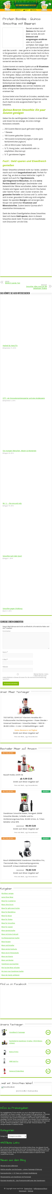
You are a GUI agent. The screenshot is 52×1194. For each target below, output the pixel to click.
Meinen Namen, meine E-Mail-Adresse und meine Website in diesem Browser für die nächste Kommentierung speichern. (25, 676)
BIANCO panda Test (12, 282)
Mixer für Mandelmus (8, 912)
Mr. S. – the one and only (12, 503)
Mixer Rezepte (6, 942)
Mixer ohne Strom (7, 904)
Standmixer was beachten (10, 964)
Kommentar (7, 631)
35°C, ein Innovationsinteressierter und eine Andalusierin (24, 398)
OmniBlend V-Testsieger (17, 1032)
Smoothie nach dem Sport (12, 556)
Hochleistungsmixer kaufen (10, 938)
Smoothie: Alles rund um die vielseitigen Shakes (36, 286)
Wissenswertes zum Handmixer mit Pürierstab (15, 1177)
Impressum (22, 1191)
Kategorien (4, 1136)
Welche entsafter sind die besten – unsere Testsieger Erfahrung (21, 1169)
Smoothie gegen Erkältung (12, 609)
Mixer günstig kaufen (8, 930)
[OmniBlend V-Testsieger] (4, 1032)
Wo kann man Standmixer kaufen (12, 971)
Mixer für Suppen (7, 927)
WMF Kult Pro (13, 1061)
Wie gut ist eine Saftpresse (9, 1166)
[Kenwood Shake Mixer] (4, 1071)
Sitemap (30, 1191)
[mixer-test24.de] (26, 5)
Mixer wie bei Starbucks (9, 949)
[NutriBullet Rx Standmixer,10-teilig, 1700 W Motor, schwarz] (4, 1042)
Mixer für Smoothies (8, 923)
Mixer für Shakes (6, 919)
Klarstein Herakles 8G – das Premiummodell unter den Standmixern (22, 1180)
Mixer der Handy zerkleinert (10, 975)
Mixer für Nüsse (6, 916)
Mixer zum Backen (7, 960)
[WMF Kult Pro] (4, 1061)
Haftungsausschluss (40, 1188)
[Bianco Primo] (4, 1052)
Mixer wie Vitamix (7, 956)
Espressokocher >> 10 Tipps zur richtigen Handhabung (18, 1173)
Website (5, 667)
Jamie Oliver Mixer (7, 897)
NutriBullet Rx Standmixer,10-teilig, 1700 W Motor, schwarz (26, 1042)
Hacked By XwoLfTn (10, 346)
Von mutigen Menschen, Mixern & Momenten (19, 451)
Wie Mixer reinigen (7, 893)
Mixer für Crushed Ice (8, 901)
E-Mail (5, 659)
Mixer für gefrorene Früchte (10, 908)
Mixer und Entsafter (7, 945)
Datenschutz (28, 1188)
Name (5, 652)
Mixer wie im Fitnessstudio (10, 953)
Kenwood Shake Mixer (16, 1071)
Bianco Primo (13, 1052)
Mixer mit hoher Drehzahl (9, 934)
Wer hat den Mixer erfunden (10, 968)
